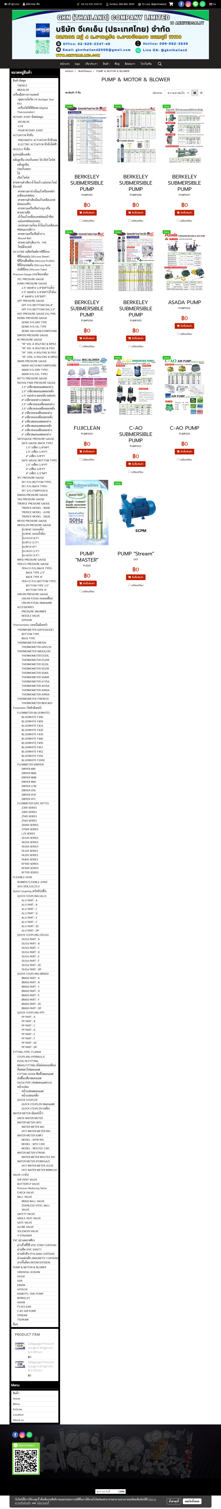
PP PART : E (28, 1034)
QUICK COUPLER (27, 1100)
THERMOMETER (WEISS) (31, 642)
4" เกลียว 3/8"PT (35, 456)
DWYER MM (28, 768)
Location (18, 1414)
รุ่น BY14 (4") (29, 546)
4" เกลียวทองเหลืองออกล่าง (37, 413)
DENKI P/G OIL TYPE (34, 326)
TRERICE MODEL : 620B (36, 512)
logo (77, 63)
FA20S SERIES (30, 855)
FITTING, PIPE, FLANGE (27, 1052)
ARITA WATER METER (30, 1118)
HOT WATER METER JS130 (37, 1165)
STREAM (22, 1315)
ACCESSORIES (25, 607)
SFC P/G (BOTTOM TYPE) (36, 482)
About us (18, 1420)
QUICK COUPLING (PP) (30, 1012)
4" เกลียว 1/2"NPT (36, 473)
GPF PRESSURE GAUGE (30, 300)
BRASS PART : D (31, 991)
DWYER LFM (29, 786)
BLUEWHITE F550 (32, 756)
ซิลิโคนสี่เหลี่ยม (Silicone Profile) (36, 261)
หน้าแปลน (23, 1087)
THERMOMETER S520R (35, 668)
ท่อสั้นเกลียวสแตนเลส (29, 1078)
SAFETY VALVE (26, 1214)
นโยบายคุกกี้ (43, 1503)
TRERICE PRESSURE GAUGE (33, 503)
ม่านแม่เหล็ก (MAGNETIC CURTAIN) (37, 1258)
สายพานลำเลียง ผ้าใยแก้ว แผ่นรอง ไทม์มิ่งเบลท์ (35, 184)
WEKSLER (23, 89)
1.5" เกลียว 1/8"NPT (37, 447)
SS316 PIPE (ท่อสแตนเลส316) (34, 1082)
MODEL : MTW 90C (33, 1139)
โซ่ (18, 173)
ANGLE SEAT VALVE (29, 1218)
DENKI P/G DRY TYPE (34, 322)
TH (214, 4)
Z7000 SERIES (30, 829)
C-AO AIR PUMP (26, 1311)
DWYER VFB (29, 794)
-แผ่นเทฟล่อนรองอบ (28, 221)
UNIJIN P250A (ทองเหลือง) (37, 598)
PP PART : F (28, 1038)
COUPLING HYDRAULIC (31, 1056)
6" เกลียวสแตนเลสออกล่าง (36, 434)
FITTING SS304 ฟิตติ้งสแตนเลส (35, 1074)
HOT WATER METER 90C (36, 1131)
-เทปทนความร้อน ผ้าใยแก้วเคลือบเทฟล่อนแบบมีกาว (37, 227)
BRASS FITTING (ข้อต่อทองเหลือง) (36, 1065)
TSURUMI (23, 1319)
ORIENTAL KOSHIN (28, 1272)
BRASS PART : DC (31, 1004)
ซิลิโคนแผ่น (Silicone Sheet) (33, 256)
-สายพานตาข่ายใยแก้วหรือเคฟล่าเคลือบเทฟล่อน (36, 193)
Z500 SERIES (29, 816)
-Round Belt (24, 238)
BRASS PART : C (31, 986)
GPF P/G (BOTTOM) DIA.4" (37, 305)
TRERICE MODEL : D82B (36, 516)
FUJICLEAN (24, 1306)
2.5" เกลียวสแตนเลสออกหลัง (38, 391)
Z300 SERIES (29, 807)
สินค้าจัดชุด (19, 80)
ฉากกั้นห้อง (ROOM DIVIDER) (33, 1262)
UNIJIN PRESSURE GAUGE (32, 594)
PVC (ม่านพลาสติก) (24, 1240)
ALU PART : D (29, 913)
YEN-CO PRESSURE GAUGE (33, 564)
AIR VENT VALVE (27, 1179)
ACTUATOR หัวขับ (23, 135)
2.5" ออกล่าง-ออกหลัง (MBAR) (38, 395)
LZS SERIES (28, 833)
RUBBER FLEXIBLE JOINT (32, 882)
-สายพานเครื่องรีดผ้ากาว (31, 234)
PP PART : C (28, 1025)
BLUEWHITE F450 (32, 743)
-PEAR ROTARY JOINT (30, 130)
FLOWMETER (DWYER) (30, 764)
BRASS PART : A (31, 978)
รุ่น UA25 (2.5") (30, 551)
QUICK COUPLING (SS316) (33, 935)
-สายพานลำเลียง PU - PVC (32, 242)
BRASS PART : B (31, 982)
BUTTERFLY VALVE (28, 1184)
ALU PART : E (29, 917)
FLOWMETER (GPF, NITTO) (33, 803)
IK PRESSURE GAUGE (29, 339)
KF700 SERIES (30, 872)
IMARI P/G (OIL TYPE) (35, 374)
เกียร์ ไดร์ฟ (23, 177)
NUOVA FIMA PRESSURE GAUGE (36, 382)
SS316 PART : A (31, 939)
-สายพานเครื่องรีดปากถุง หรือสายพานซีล (33, 210)
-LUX (20, 126)
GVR (19, 1280)
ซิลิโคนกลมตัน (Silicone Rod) (34, 265)
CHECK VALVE (25, 1192)
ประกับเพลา (24, 169)
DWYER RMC (29, 781)
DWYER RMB (29, 777)
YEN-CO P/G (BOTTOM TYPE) (39, 581)
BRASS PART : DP (31, 1008)
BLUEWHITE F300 (32, 717)
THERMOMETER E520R (35, 660)
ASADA (21, 1302)
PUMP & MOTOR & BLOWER (29, 1267)
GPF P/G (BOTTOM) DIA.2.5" (38, 309)
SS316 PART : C (31, 947)
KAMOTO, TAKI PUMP (30, 1293)
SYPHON (27, 620)
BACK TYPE (28, 638)
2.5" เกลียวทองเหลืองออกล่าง (38, 404)
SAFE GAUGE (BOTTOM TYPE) (39, 460)
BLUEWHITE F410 (32, 725)
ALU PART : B (29, 904)
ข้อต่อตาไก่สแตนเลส (28, 1069)
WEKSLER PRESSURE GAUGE (34, 525)
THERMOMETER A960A (36, 690)
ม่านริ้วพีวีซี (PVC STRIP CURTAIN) (36, 1245)
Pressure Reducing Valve (32, 1188)
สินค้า (106, 63)
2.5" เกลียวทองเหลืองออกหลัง (38, 408)
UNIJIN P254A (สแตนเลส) (37, 602)
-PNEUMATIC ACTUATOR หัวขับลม (37, 140)
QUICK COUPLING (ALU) (31, 896)
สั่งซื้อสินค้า (88, 213)
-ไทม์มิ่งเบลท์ (24, 247)
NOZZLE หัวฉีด (21, 149)
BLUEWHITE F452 (32, 751)
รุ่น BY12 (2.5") (30, 542)
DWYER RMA (29, 773)
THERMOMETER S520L (35, 664)
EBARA (21, 1285)
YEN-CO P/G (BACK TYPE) (37, 568)
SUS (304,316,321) (28, 886)
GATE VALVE (24, 1222)
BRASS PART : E (31, 995)
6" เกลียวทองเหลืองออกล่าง (37, 430)
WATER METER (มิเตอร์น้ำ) (28, 1113)
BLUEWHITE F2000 (33, 760)
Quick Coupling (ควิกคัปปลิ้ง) (29, 891)
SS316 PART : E (31, 956)
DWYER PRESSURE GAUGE (32, 335)
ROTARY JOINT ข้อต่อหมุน (28, 117)
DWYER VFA (29, 790)
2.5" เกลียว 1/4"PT (36, 451)
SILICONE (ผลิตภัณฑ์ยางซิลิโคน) (31, 251)
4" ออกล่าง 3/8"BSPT (34, 296)
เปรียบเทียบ (88, 221)
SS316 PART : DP (31, 969)
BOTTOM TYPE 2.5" (37, 585)
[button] (160, 64)
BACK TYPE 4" (34, 577)
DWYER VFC (29, 799)
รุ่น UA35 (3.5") (30, 555)
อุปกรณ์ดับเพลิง (21, 154)
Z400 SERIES (29, 812)
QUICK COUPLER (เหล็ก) (36, 1108)
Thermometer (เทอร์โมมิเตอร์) (30, 625)
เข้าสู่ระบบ (13, 4)
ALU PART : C (29, 909)
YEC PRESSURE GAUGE (30, 279)
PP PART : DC (29, 1042)
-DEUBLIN (23, 121)
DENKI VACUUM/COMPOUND (39, 331)
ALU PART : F (29, 922)
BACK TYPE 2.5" (35, 572)
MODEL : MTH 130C (33, 1144)
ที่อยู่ (117, 63)
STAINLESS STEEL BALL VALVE (36, 1207)
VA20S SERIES (30, 842)
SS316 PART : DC (31, 965)
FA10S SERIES (30, 850)
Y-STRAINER (24, 1235)
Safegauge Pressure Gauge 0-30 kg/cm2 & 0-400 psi (41, 1348)
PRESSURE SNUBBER (34, 611)
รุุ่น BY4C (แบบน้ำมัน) (33, 533)
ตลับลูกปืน (23, 164)
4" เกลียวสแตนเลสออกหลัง (36, 426)
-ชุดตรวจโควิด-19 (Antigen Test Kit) (35, 101)
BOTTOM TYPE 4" (36, 589)
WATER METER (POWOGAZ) (33, 1161)
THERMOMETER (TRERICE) (33, 698)
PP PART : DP (29, 1047)
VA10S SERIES (30, 838)
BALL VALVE (24, 1197)
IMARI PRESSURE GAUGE (32, 361)
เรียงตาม (159, 93)
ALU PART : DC (30, 926)
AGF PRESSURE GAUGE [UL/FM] (36, 313)
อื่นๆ (15, 1324)
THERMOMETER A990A (36, 694)
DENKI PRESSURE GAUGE (32, 318)
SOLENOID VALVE (28, 1231)
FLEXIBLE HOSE (22, 877)
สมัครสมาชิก (32, 4)
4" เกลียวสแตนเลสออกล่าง (36, 421)
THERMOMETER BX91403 (37, 703)
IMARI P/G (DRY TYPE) (35, 369)
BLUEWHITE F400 (32, 721)
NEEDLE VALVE (31, 615)
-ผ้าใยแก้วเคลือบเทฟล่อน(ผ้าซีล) (35, 217)
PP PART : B (28, 1021)
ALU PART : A (29, 900)
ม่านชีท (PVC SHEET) (29, 1249)
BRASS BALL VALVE (33, 1201)
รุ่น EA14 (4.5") (30, 538)
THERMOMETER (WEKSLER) (33, 651)
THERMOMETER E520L (35, 655)
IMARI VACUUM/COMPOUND (39, 365)
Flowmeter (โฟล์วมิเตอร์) (27, 708)
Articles (17, 1409)
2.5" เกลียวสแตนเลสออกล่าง (37, 387)
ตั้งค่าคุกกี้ (174, 1501)
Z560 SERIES (29, 820)
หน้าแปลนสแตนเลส (33, 1091)
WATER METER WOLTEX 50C (38, 1157)
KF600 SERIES (30, 868)
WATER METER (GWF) (30, 1135)
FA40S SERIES (30, 859)
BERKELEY (23, 1298)
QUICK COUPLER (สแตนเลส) (38, 1104)
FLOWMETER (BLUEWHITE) (33, 712)
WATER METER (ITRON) (31, 1152)
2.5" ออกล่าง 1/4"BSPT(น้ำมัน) (39, 292)
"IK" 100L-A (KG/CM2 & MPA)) (40, 356)
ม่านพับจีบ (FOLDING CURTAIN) (35, 1253)
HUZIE (21, 1276)
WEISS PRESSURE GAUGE (32, 520)
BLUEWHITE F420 (32, 730)
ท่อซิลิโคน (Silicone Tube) (32, 269)
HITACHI (22, 1289)
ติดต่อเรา (130, 63)
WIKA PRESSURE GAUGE (31, 559)
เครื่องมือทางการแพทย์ (26, 94)
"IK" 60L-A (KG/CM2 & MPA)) (39, 344)
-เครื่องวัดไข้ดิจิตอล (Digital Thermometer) (32, 110)
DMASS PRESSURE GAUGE (32, 495)
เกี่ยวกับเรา (91, 63)
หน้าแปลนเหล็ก (30, 1095)
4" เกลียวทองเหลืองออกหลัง (37, 417)
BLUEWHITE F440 (32, 738)
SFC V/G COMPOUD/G (35, 490)
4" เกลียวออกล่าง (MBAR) (36, 400)
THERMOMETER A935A (36, 685)
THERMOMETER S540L (35, 673)
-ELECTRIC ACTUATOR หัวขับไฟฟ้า (37, 144)
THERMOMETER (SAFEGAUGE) (35, 629)
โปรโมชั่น (146, 63)
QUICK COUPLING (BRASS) (33, 973)
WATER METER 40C (33, 1126)
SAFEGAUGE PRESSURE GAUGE (35, 438)
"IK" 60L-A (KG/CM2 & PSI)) (38, 348)
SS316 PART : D (31, 952)
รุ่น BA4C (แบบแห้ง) (33, 529)
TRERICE (22, 85)
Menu (16, 1404)
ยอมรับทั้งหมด (192, 1501)
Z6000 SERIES (30, 825)
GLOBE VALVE (25, 1227)
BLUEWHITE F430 (32, 734)
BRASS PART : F (31, 999)
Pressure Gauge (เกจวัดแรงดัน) (30, 274)
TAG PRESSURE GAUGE (30, 499)
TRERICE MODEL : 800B (36, 508)
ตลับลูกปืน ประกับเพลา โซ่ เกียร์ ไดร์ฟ (34, 160)
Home (16, 1398)
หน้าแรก (65, 63)
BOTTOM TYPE (30, 634)
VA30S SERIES (30, 846)
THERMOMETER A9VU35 (36, 647)
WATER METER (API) (29, 1122)
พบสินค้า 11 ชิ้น (73, 92)
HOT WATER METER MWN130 (39, 1170)
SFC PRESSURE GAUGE (30, 477)
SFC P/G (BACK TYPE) (34, 486)
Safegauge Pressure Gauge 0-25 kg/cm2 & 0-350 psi (41, 1366)
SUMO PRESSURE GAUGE (32, 283)
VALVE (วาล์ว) (21, 1174)
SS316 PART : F (31, 960)
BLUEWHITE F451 (32, 747)
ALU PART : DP (30, 930)
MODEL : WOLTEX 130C (36, 1148)
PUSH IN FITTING (27, 1061)
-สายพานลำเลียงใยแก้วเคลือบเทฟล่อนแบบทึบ (36, 202)
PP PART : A (28, 1016)
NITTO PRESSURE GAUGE (32, 378)
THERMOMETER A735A (36, 681)
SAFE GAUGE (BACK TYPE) (37, 443)
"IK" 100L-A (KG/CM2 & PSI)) (39, 352)
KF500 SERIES (30, 863)
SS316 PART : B (31, 943)
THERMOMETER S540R (35, 677)
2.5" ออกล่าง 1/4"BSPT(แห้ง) (38, 287)
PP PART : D (28, 1029)
